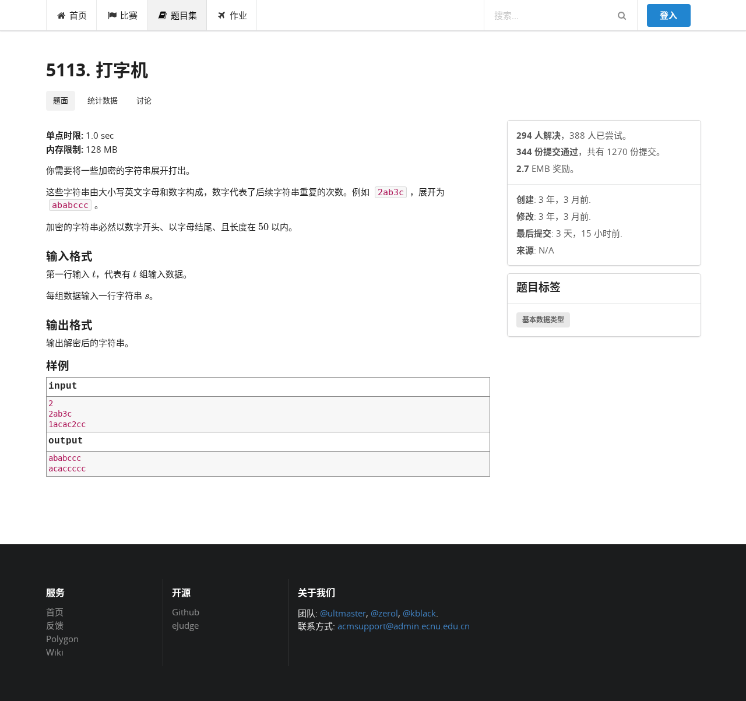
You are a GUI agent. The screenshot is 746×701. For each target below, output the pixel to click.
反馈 (55, 625)
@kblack (419, 613)
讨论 (144, 100)
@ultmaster (343, 613)
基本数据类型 (543, 320)
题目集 (184, 15)
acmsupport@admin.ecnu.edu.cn (403, 626)
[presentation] (263, 226)
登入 (668, 15)
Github (185, 612)
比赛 (129, 15)
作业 (238, 15)
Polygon (62, 638)
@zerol (384, 613)
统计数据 (102, 100)
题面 (60, 100)
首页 (78, 15)
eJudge (185, 624)
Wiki (55, 651)
